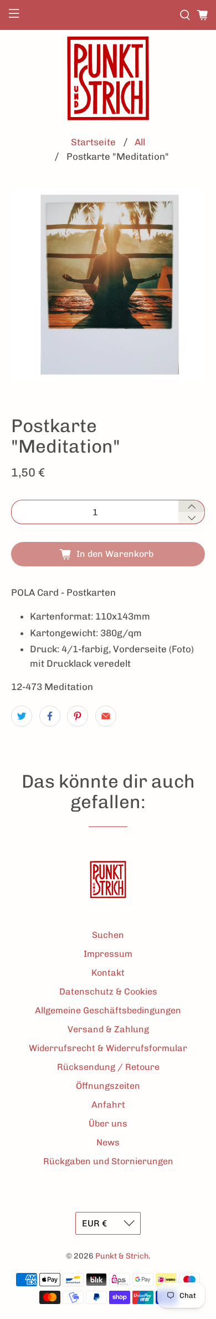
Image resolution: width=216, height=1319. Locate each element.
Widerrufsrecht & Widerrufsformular (108, 1048)
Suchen (108, 935)
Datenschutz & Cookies (108, 991)
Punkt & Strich (121, 1256)
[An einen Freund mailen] (105, 716)
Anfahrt (108, 1104)
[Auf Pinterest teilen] (77, 716)
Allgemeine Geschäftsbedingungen (108, 1010)
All (140, 142)
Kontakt (108, 972)
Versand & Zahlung (108, 1029)
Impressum (108, 953)
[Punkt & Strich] (108, 78)
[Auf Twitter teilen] (21, 716)
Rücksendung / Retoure (108, 1067)
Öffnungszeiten (108, 1085)
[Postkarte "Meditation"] (108, 285)
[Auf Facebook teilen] (49, 716)
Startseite (93, 142)
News (108, 1142)
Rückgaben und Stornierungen (108, 1161)
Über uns (108, 1123)
